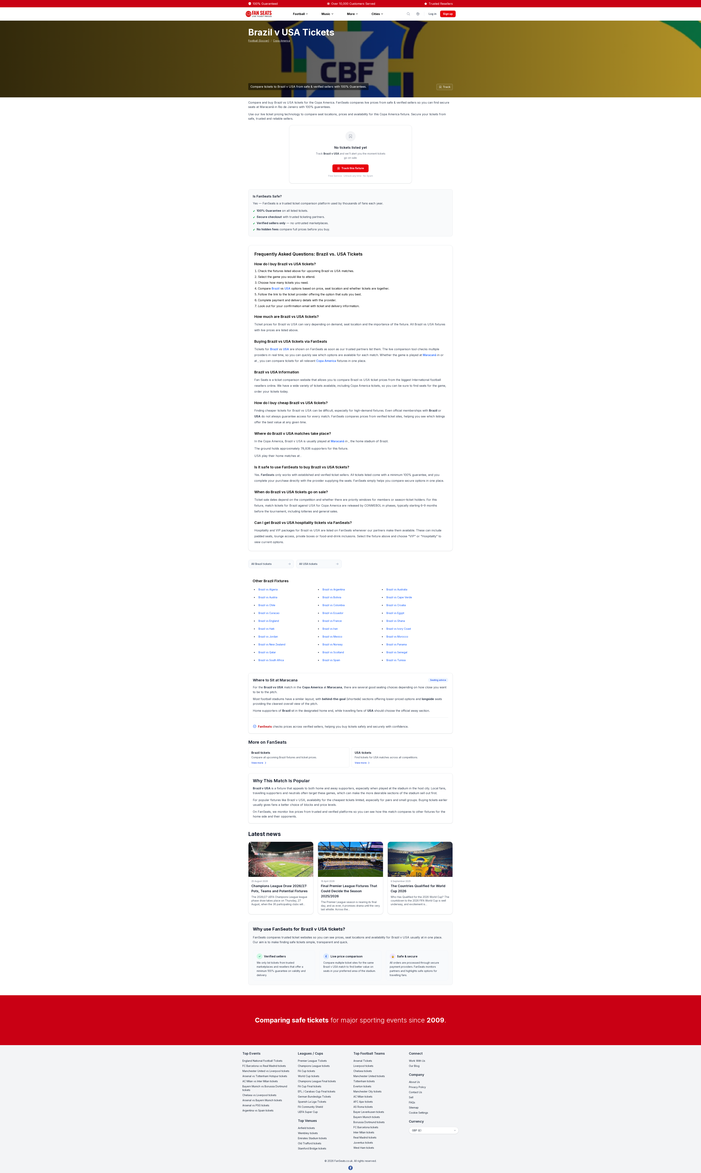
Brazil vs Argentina (334, 589)
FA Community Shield (310, 1106)
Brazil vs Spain (331, 660)
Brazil (275, 288)
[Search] (408, 14)
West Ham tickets (363, 1147)
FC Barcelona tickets (365, 1127)
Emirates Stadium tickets (312, 1138)
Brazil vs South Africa (271, 660)
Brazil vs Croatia (396, 605)
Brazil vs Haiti (266, 628)
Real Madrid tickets (364, 1137)
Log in (432, 13)
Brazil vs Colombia (334, 605)
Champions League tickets (314, 1065)
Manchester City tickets (367, 1091)
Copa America (281, 40)
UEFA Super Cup (308, 1111)
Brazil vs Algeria (268, 589)
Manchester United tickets (369, 1076)
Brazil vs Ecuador (333, 613)
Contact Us (415, 1092)
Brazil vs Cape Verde (399, 597)
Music (325, 14)
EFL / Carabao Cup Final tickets (316, 1091)
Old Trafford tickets (309, 1143)
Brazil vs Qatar (267, 652)
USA (287, 288)
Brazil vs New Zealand (271, 644)
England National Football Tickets (262, 1060)
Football (299, 14)
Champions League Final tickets (317, 1081)
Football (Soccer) (258, 40)
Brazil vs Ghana (395, 620)
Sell (411, 1097)
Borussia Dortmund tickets (369, 1122)
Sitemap (414, 1107)
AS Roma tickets (363, 1106)
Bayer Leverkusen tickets (368, 1111)
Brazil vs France (332, 620)
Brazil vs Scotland (333, 652)
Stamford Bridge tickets (312, 1148)
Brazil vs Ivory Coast (398, 628)
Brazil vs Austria (267, 597)
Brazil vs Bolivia (332, 597)
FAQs (412, 1102)
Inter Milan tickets (363, 1132)
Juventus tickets (363, 1142)
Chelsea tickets (362, 1071)
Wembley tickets (308, 1133)
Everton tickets (362, 1086)
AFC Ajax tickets (363, 1101)
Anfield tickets (306, 1128)
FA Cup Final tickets (309, 1086)
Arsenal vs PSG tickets (255, 1105)
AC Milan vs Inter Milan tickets (260, 1081)
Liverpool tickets (363, 1065)
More (351, 14)
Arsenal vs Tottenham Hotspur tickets (264, 1076)
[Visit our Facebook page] (350, 1168)
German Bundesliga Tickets (314, 1096)
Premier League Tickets (312, 1060)
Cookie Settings (418, 1112)
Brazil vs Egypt (395, 613)
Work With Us (417, 1060)
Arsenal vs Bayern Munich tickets (262, 1100)
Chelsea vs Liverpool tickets (259, 1095)
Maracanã (429, 355)
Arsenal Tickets (362, 1060)
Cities (375, 14)
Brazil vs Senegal (396, 652)
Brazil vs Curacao (268, 613)
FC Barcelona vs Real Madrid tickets (264, 1065)
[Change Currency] (418, 14)
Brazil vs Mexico (332, 636)
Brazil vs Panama (396, 644)
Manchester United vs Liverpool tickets (265, 1071)
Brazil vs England (268, 620)
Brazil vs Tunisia (396, 660)
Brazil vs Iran (330, 628)
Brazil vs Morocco (397, 636)
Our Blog (414, 1065)
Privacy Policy (417, 1087)
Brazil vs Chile (266, 605)
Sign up (448, 13)
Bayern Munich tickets (366, 1117)
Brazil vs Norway (333, 644)
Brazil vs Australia (396, 589)
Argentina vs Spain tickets (257, 1110)
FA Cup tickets (306, 1071)
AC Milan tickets (362, 1096)
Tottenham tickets (364, 1081)
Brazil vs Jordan (268, 636)
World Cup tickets (308, 1076)
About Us (414, 1081)
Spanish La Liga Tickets (312, 1101)
